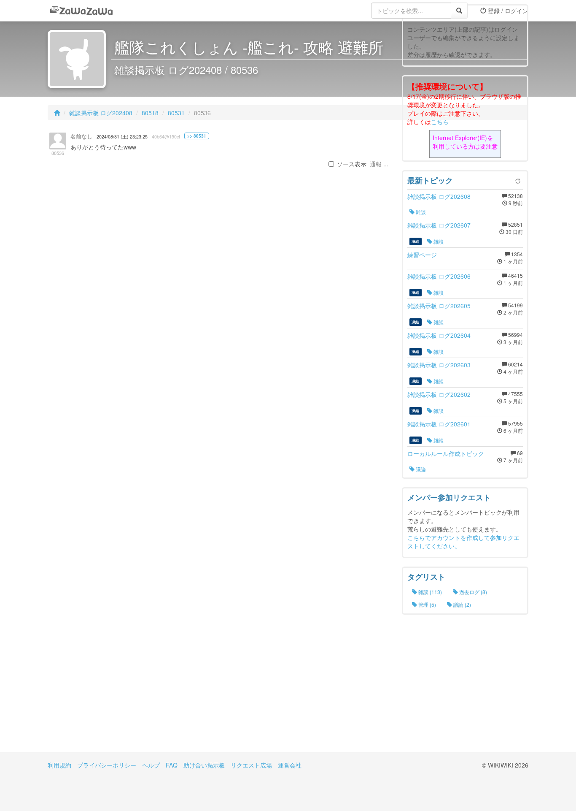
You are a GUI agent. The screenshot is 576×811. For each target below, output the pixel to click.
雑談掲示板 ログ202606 (439, 276)
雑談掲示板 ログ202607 (439, 225)
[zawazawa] (81, 10)
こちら (440, 121)
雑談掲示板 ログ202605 (439, 305)
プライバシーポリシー (106, 765)
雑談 (420, 211)
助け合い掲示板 (204, 765)
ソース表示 (351, 164)
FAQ (172, 765)
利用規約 (59, 765)
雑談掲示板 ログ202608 (439, 196)
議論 (420, 468)
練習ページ (422, 254)
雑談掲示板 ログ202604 (439, 335)
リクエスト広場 (251, 765)
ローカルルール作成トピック (445, 453)
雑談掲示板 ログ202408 (100, 112)
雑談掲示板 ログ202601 (439, 424)
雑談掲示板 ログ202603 (439, 365)
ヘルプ (151, 765)
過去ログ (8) (472, 591)
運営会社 (289, 765)
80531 (176, 112)
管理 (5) (426, 604)
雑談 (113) (429, 591)
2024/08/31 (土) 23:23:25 (122, 136)
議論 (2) (461, 604)
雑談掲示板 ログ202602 (439, 394)
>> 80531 (196, 136)
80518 (150, 112)
